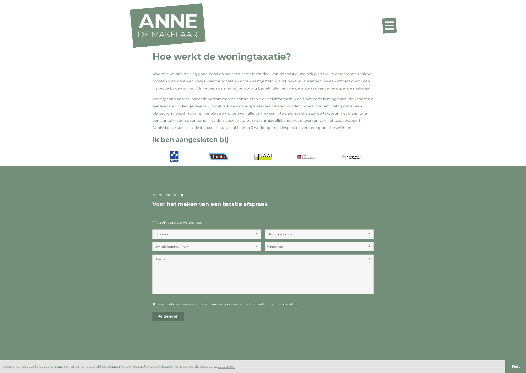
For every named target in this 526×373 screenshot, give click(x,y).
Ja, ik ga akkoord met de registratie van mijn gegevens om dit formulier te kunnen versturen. (228, 304)
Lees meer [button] (226, 366)
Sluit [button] (516, 366)
